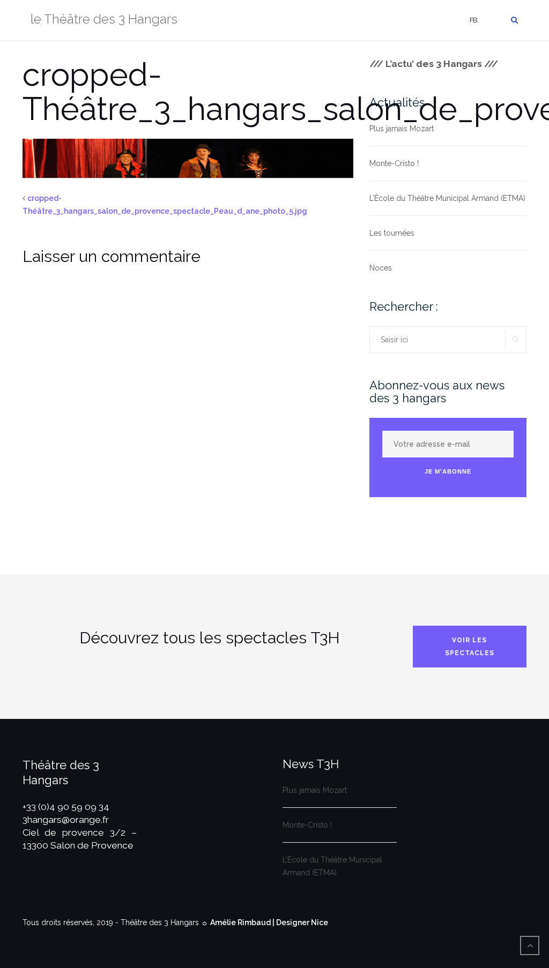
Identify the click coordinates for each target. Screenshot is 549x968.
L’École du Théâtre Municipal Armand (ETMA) (447, 198)
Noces (380, 268)
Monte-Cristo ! (394, 163)
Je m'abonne (448, 471)
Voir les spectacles (469, 646)
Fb (473, 20)
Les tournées (391, 233)
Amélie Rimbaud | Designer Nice (269, 922)
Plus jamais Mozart (401, 128)
